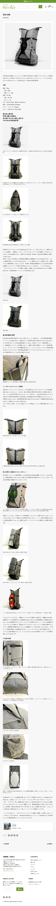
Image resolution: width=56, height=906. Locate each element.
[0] (49, 7)
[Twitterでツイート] (14, 835)
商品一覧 (33, 862)
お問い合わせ (34, 871)
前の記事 (6, 843)
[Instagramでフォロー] (9, 897)
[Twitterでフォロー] (7, 897)
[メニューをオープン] (52, 7)
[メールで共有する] (17, 835)
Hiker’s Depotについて (36, 860)
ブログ (32, 866)
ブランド (33, 864)
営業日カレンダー (28, 1)
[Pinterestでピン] (12, 835)
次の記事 (49, 843)
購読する (20, 889)
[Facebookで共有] (9, 835)
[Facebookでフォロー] (4, 897)
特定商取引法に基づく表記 (35, 882)
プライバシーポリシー (33, 884)
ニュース (33, 869)
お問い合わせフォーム (8, 870)
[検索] (40, 6)
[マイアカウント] (45, 6)
